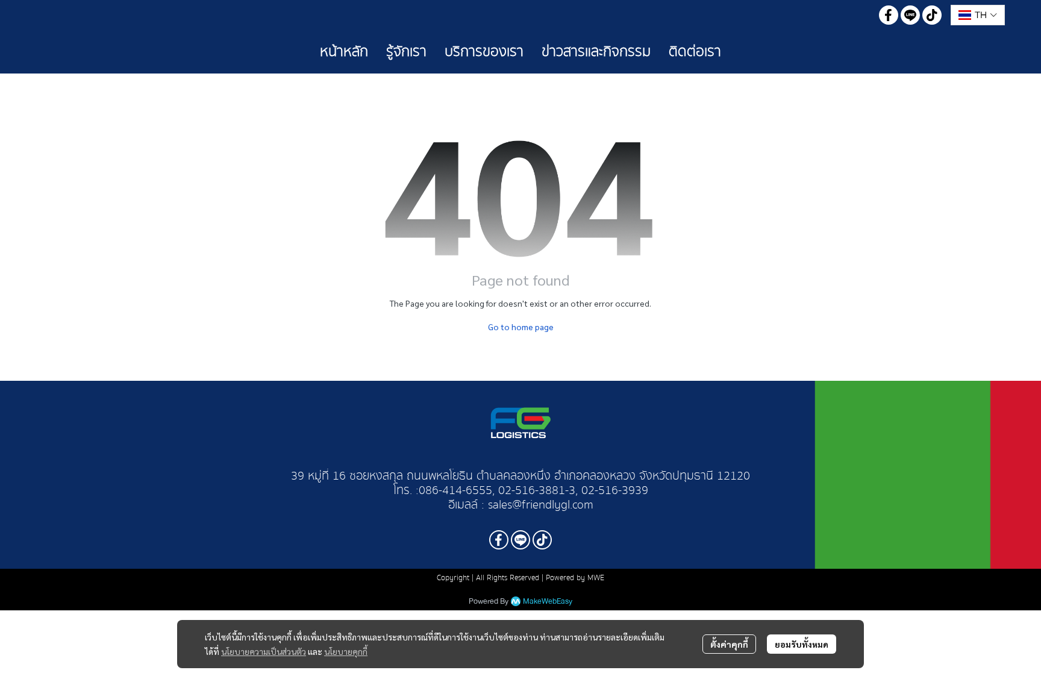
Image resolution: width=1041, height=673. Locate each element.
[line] (910, 15)
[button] (978, 15)
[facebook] (888, 15)
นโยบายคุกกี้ (345, 651)
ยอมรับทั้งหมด (801, 644)
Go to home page (521, 326)
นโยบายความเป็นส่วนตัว (263, 651)
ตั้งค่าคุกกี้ (729, 644)
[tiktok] (932, 15)
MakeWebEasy (547, 601)
